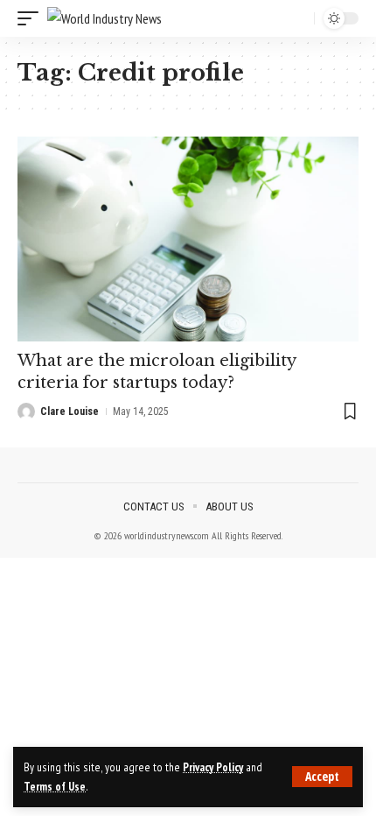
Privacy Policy (213, 767)
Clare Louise (69, 411)
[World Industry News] (104, 19)
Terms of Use (55, 786)
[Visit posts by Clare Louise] (26, 411)
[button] (322, 776)
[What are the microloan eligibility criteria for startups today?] (188, 239)
